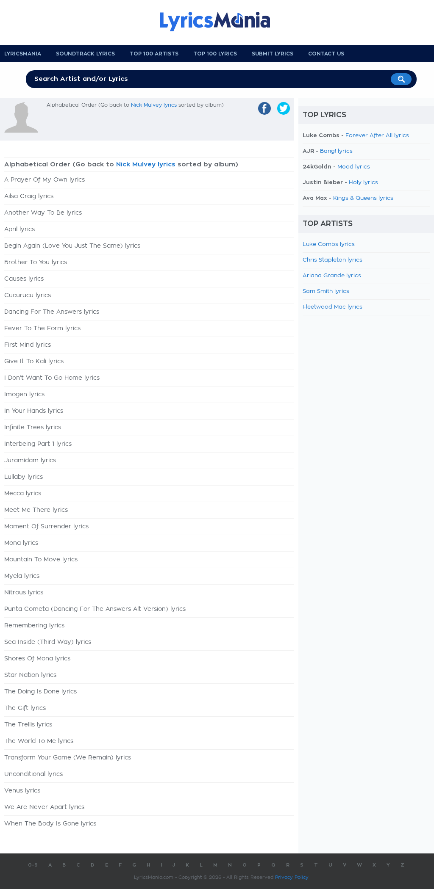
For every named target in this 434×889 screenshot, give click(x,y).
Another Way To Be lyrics (43, 213)
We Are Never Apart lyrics (44, 807)
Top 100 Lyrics (215, 53)
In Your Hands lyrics (33, 411)
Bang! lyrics (336, 151)
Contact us (326, 53)
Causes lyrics (24, 279)
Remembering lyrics (34, 626)
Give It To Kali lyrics (34, 361)
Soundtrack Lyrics (85, 53)
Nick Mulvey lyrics (154, 105)
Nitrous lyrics (23, 593)
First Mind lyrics (27, 345)
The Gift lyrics (25, 708)
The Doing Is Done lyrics (40, 692)
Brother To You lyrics (35, 262)
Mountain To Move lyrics (41, 560)
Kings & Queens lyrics (363, 198)
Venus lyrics (22, 791)
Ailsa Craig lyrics (28, 196)
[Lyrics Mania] (221, 22)
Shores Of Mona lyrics (37, 659)
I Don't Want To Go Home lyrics (52, 378)
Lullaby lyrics (23, 477)
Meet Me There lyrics (36, 510)
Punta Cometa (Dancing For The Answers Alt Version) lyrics (95, 609)
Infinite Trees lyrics (32, 428)
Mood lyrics (353, 167)
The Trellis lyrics (28, 725)
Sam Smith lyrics (326, 291)
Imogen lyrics (24, 395)
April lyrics (19, 229)
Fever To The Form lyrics (42, 328)
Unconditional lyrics (33, 774)
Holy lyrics (363, 182)
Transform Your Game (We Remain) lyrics (67, 758)
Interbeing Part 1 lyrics (38, 444)
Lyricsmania (22, 53)
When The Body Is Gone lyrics (50, 824)
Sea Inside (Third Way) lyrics (47, 642)
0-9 (33, 865)
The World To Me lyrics (38, 741)
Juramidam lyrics (30, 461)
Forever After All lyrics (377, 135)
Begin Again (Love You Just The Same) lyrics (72, 246)
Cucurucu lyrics (27, 295)
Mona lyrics (21, 543)
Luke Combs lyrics (329, 244)
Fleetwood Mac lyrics (332, 307)
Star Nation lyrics (30, 675)
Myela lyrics (21, 576)
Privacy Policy (292, 877)
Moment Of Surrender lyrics (46, 527)
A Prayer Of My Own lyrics (44, 180)
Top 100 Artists (154, 53)
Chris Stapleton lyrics (332, 260)
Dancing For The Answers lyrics (51, 312)
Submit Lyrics (272, 53)
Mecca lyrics (22, 494)
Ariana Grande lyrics (332, 276)
